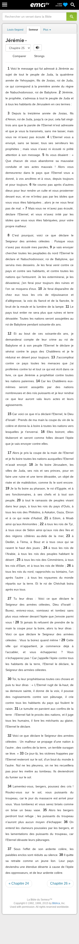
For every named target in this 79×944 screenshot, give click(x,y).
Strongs (38, 56)
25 (18, 559)
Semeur (33, 29)
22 (42, 524)
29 (63, 640)
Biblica (56, 903)
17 (9, 452)
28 (17, 622)
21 (46, 518)
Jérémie (14, 40)
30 (9, 679)
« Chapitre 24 (19, 883)
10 (40, 288)
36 (66, 822)
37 (9, 849)
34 (9, 786)
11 (67, 306)
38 (61, 855)
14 (38, 381)
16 (43, 431)
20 (19, 500)
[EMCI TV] (39, 5)
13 (53, 357)
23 (68, 536)
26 (69, 565)
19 (7, 488)
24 (45, 548)
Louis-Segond (15, 29)
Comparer (19, 56)
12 (9, 333)
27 (9, 598)
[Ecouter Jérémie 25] (38, 47)
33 (22, 753)
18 (31, 464)
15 (9, 414)
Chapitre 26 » (60, 883)
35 (45, 810)
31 (16, 708)
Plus (46, 29)
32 (9, 735)
